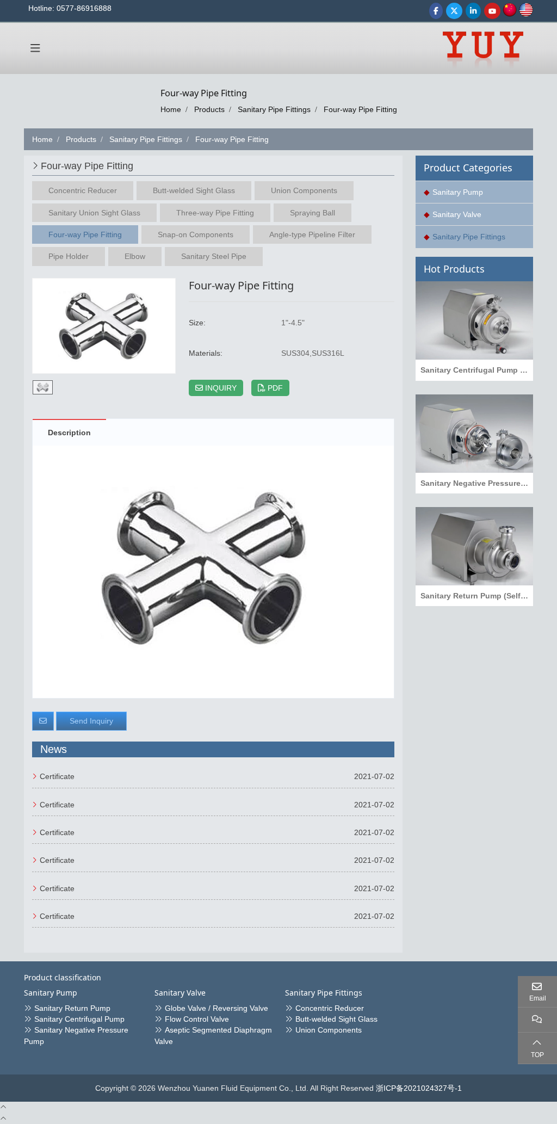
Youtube (492, 11)
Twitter (454, 11)
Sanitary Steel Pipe (213, 256)
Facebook (436, 11)
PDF (274, 388)
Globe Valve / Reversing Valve (216, 1008)
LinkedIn (473, 11)
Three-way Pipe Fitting (215, 212)
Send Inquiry (91, 721)
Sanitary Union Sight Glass (94, 212)
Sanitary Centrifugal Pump (79, 1019)
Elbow (135, 256)
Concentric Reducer (82, 190)
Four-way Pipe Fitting (85, 234)
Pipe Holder (68, 256)
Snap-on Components (195, 234)
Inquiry (220, 388)
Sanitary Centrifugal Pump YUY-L (476, 370)
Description (69, 432)
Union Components (304, 190)
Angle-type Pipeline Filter (312, 234)
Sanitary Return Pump (72, 1008)
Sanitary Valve (456, 214)
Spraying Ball (312, 212)
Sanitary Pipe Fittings (468, 236)
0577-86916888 (84, 8)
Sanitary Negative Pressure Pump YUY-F (476, 483)
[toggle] (35, 48)
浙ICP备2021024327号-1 (419, 1088)
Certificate (57, 776)
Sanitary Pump (457, 192)
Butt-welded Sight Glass (194, 190)
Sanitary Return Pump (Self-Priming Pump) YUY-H (476, 595)
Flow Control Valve (197, 1019)
